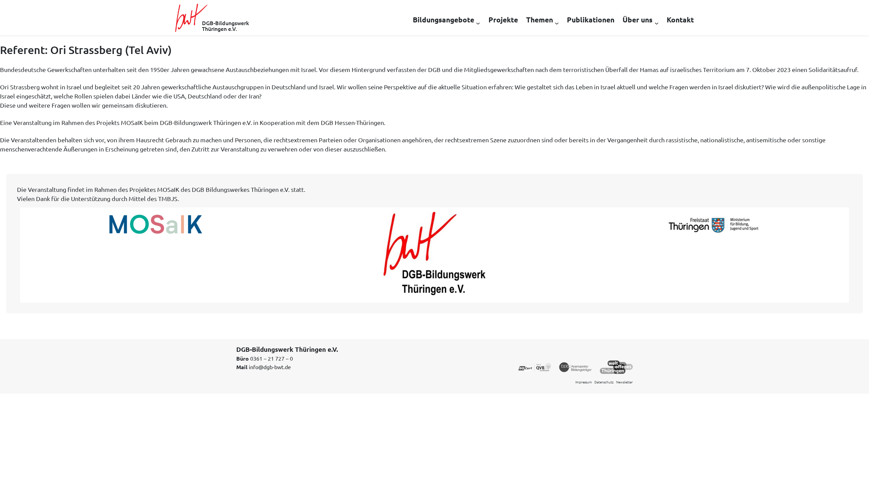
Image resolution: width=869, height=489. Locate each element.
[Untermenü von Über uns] (656, 23)
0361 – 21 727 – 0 (271, 358)
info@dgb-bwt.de (270, 366)
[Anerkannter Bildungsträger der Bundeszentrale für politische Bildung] (575, 366)
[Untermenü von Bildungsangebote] (478, 23)
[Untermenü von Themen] (557, 23)
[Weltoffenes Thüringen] (616, 366)
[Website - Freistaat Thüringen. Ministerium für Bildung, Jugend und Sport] (713, 225)
